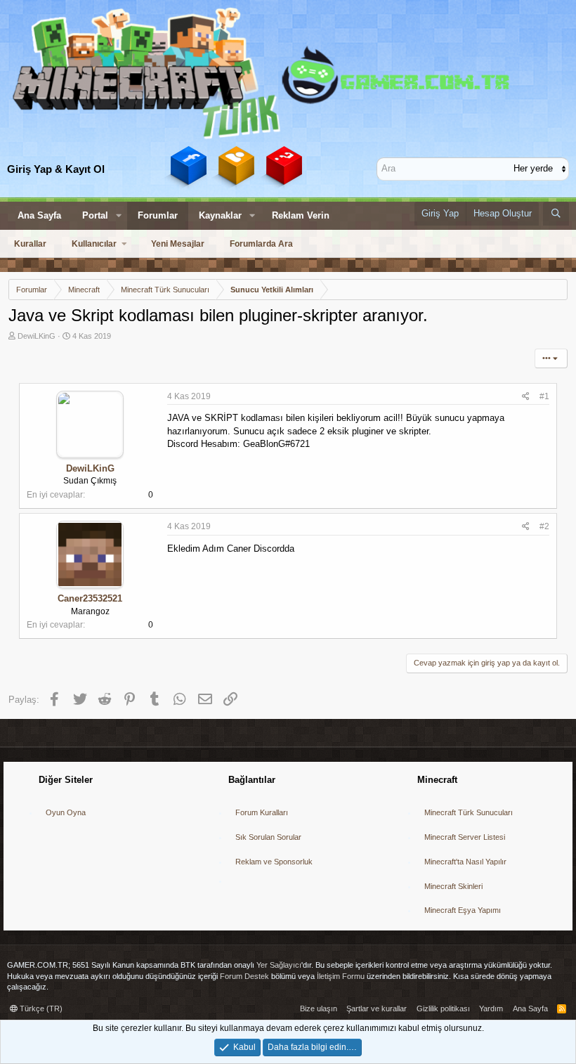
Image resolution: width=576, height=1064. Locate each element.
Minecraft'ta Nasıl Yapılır (465, 861)
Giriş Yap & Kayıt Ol (56, 169)
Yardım (491, 1008)
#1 (544, 396)
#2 (544, 526)
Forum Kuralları (261, 812)
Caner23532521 (90, 598)
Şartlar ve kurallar (376, 1008)
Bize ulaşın (318, 1008)
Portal (95, 215)
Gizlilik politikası (443, 1008)
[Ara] (556, 214)
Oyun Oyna (66, 812)
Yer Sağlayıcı (278, 965)
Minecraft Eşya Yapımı (462, 910)
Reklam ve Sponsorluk (274, 861)
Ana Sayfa (39, 215)
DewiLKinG (36, 336)
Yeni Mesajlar (177, 244)
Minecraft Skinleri (453, 886)
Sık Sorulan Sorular (268, 837)
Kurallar (30, 244)
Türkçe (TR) (40, 1008)
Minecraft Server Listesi (464, 837)
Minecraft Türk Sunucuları (468, 812)
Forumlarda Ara (261, 244)
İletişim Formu (341, 976)
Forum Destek (244, 976)
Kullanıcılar (94, 244)
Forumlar (158, 215)
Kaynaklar (220, 215)
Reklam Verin (300, 215)
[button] (119, 216)
